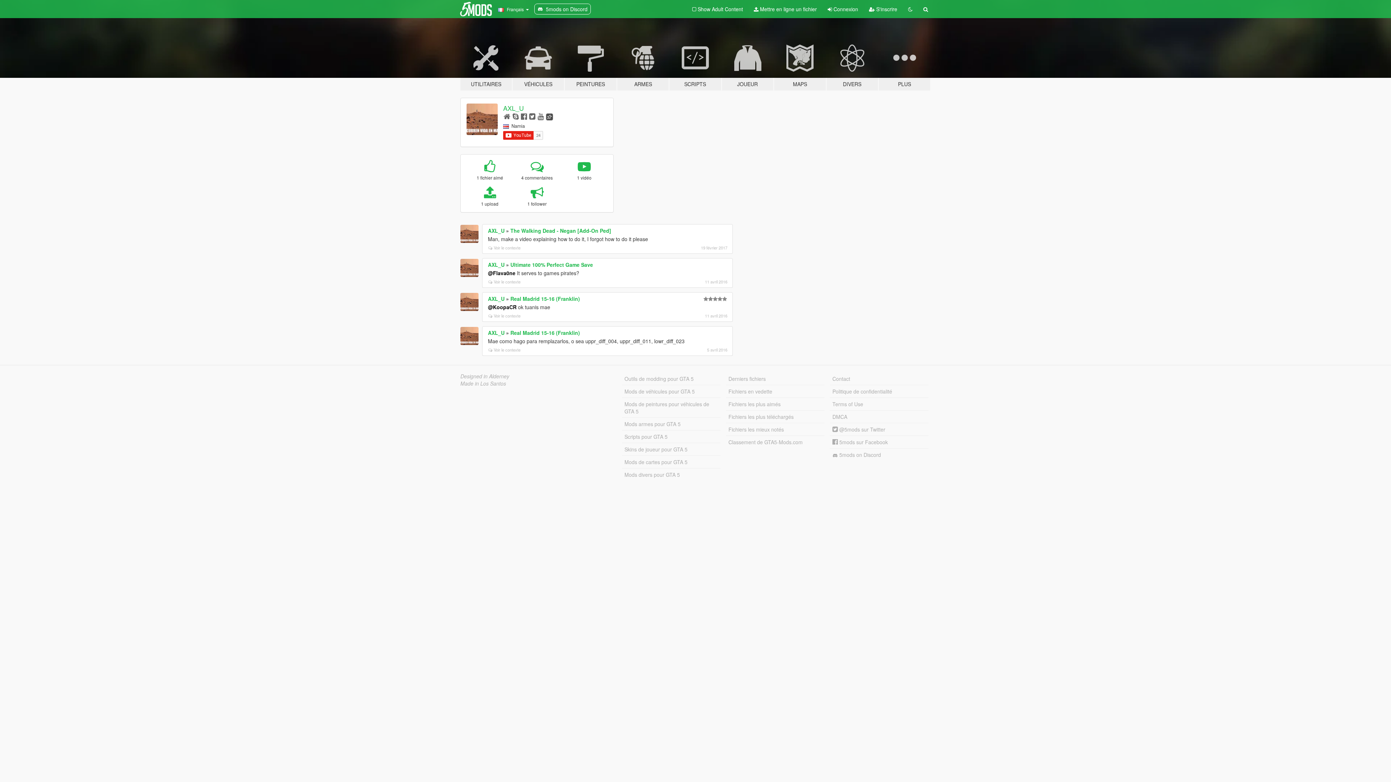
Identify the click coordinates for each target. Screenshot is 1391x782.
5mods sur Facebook (863, 442)
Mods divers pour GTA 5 (652, 474)
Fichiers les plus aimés (754, 404)
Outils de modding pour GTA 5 (659, 378)
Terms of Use (847, 404)
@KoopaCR (502, 307)
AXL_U (513, 108)
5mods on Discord (859, 454)
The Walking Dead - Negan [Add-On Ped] (560, 230)
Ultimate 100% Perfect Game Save (551, 264)
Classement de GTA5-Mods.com (765, 442)
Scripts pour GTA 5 (646, 436)
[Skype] (515, 116)
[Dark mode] (910, 9)
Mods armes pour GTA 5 (653, 424)
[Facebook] (524, 116)
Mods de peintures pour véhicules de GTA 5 (667, 407)
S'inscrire (886, 9)
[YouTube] (540, 116)
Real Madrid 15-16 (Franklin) (545, 298)
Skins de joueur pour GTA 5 (656, 449)
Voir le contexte (507, 248)
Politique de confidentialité (862, 391)
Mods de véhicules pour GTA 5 (660, 391)
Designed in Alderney (484, 376)
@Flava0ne (501, 273)
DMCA (839, 416)
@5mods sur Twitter (861, 429)
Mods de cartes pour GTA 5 (656, 462)
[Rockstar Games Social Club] (550, 116)
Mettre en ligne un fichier (788, 9)
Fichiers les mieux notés (756, 429)
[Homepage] (507, 116)
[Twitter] (532, 116)
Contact (841, 378)
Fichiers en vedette (750, 391)
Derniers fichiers (747, 378)
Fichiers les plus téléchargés (761, 416)
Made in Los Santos (483, 383)
